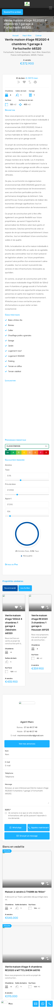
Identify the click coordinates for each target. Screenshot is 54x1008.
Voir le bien (27, 880)
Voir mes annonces (27, 744)
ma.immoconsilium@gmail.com (30, 735)
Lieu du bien (25, 588)
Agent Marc (27, 721)
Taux (7, 470)
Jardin (10, 346)
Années (8, 465)
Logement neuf (15, 351)
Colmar (39, 35)
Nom (7, 751)
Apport (8, 498)
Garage (11, 341)
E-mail (7, 762)
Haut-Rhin (27, 35)
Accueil (15, 35)
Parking (11, 361)
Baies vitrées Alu (15, 320)
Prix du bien (10, 484)
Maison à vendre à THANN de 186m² (25, 891)
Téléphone (9, 773)
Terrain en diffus (15, 366)
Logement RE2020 (16, 356)
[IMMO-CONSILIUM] (27, 5)
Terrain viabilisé (14, 371)
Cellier (10, 330)
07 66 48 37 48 (30, 727)
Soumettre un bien (12, 12)
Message (8, 784)
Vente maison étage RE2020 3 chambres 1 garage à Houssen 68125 (40, 622)
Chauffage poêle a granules (19, 335)
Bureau (11, 325)
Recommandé (10, 588)
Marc (11, 1003)
